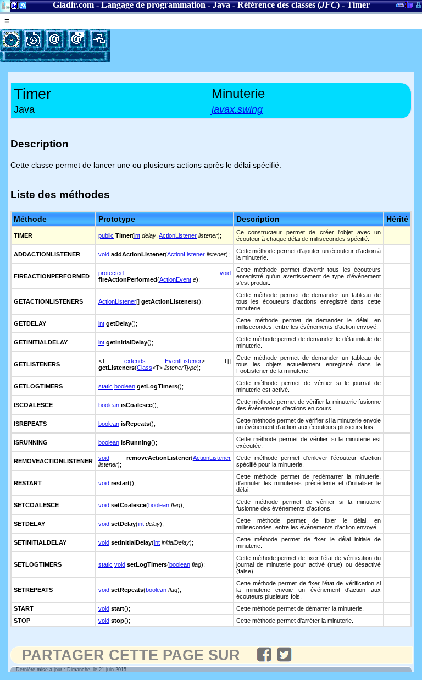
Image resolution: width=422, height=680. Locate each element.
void (103, 254)
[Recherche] (33, 40)
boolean (124, 386)
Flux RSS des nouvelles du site (20, 7)
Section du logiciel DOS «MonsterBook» (400, 7)
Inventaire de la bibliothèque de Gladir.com (408, 4)
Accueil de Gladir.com (5, 4)
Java (221, 4)
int (137, 235)
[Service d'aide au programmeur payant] (77, 40)
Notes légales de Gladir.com (12, 7)
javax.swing (237, 109)
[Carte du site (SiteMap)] (99, 40)
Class (144, 367)
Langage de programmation (153, 4)
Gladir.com (73, 4)
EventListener (183, 361)
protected (111, 273)
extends (135, 361)
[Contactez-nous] (55, 40)
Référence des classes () (288, 4)
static (105, 386)
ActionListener (178, 235)
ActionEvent (175, 279)
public (106, 235)
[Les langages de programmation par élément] (11, 40)
